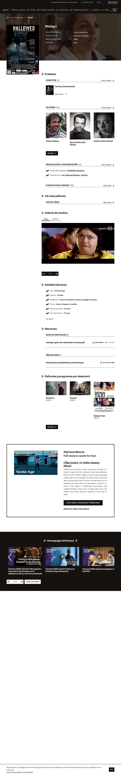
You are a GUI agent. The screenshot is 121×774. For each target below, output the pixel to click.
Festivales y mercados (48, 10)
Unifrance (96, 10)
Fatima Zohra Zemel (103, 141)
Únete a (107, 10)
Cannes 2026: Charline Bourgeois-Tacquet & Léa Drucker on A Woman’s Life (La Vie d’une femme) (23, 571)
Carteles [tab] (55, 219)
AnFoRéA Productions (81, 36)
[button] (110, 228)
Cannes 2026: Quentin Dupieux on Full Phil (97, 570)
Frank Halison (52, 141)
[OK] (111, 769)
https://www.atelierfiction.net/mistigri (65, 362)
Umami (73, 398)
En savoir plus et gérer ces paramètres (20, 772)
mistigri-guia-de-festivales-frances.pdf (65, 342)
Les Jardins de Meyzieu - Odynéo (75, 175)
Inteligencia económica (80, 10)
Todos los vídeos (32, 582)
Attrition (50, 398)
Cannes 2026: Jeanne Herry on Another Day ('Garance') (58, 570)
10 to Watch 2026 (87, 2)
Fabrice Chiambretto (81, 32)
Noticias (33, 10)
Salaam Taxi (99, 416)
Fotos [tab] (45, 219)
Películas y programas (18, 10)
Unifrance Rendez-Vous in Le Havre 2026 (64, 2)
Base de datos (63, 10)
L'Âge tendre (71, 462)
